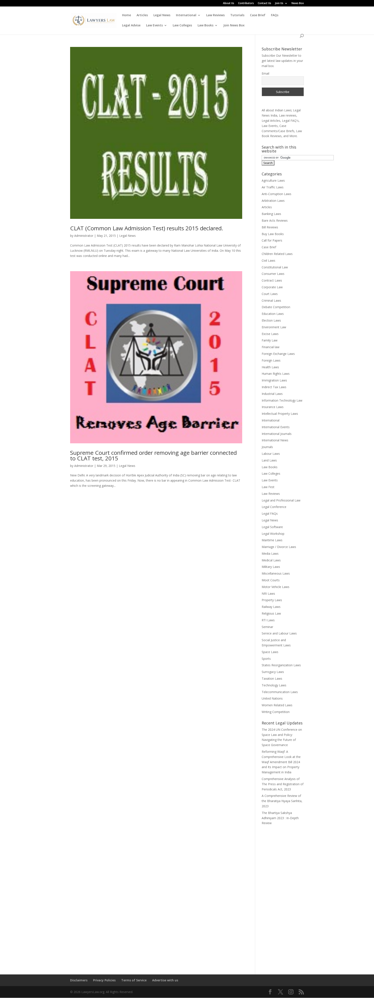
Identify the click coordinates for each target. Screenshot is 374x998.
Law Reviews (215, 15)
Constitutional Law (275, 267)
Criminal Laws (271, 300)
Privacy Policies (104, 980)
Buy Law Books (273, 234)
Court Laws (270, 294)
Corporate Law (272, 287)
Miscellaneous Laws (276, 573)
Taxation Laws (272, 678)
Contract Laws (272, 280)
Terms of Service (134, 980)
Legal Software (272, 527)
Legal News (161, 15)
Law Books (205, 25)
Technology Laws (274, 685)
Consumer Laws (273, 274)
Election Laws (271, 320)
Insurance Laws (273, 407)
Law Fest (268, 487)
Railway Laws (271, 607)
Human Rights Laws (276, 374)
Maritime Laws (272, 540)
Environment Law (274, 327)
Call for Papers (272, 240)
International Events (276, 427)
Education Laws (273, 314)
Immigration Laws (274, 380)
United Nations (272, 698)
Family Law (269, 340)
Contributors (246, 3)
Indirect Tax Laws (274, 387)
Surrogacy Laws (273, 672)
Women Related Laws (277, 705)
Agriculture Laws (273, 180)
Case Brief (257, 15)
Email (265, 73)
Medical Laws (271, 560)
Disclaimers (78, 980)
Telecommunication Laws (280, 692)
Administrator (83, 236)
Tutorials (237, 15)
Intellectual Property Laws (280, 414)
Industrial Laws (272, 394)
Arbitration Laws (273, 201)
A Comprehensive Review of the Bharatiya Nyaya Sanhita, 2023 (282, 801)
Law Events (154, 25)
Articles (142, 15)
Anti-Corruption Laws (276, 194)
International (186, 15)
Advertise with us (165, 980)
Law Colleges (182, 25)
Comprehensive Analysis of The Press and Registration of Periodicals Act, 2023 (282, 784)
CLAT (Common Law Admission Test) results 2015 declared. (146, 228)
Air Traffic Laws (273, 187)
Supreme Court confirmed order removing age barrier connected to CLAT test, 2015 (153, 455)
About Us (228, 3)
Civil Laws (268, 260)
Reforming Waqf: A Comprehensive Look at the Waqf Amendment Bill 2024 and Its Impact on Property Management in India (281, 762)
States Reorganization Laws (281, 665)
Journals (267, 447)
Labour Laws (271, 454)
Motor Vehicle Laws (275, 587)
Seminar (267, 627)
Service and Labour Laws (279, 633)
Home (126, 15)
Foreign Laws (271, 360)
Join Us (279, 3)
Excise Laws (270, 334)
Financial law (270, 347)
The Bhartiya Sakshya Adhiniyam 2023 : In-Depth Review (280, 818)
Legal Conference (274, 507)
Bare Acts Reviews (275, 220)
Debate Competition (276, 307)
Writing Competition (276, 712)
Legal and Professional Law (281, 500)
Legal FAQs (270, 513)
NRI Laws (268, 593)
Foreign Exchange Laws (278, 354)
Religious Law (271, 613)
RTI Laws (268, 620)
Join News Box (234, 25)
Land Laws (269, 460)
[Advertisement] (283, 897)
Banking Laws (271, 214)
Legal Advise (131, 25)
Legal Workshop (273, 534)
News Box (298, 3)
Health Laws (270, 367)
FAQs (274, 15)
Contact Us (264, 3)
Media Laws (270, 553)
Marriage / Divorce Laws (279, 547)
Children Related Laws (277, 254)
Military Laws (271, 567)
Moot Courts (271, 580)
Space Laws (270, 652)
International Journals (277, 434)
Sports (266, 659)
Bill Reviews (270, 227)
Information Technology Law (282, 400)
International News (275, 440)
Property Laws (272, 600)
